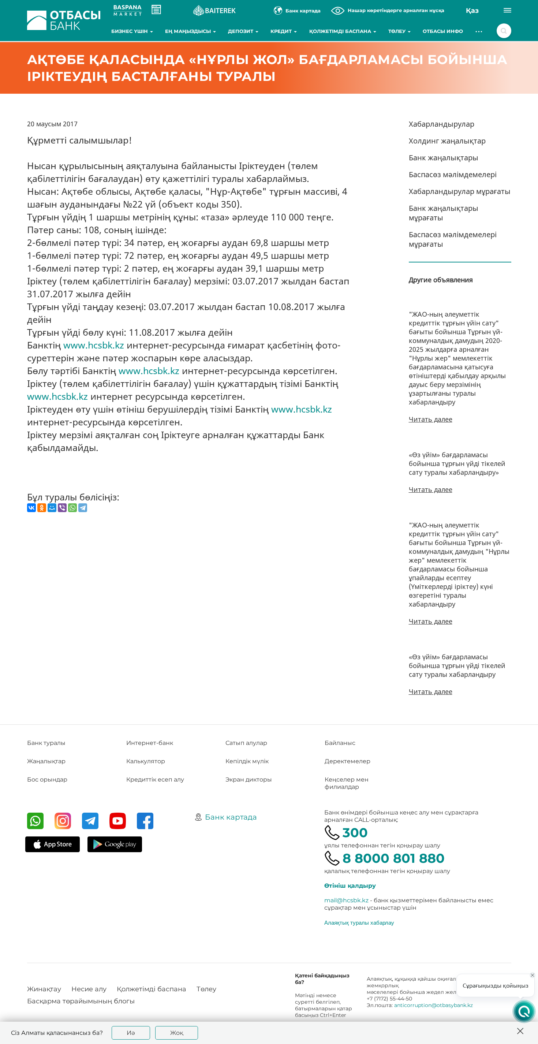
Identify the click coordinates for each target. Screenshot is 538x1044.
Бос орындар (47, 779)
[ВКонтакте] (31, 507)
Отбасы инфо (443, 31)
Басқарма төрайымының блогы (81, 1001)
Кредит (281, 31)
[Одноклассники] (41, 507)
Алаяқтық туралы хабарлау (359, 922)
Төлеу (397, 31)
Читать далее (430, 419)
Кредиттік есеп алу (155, 779)
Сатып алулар (246, 742)
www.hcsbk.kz (93, 345)
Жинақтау (44, 989)
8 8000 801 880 (394, 858)
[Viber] (62, 507)
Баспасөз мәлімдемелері (453, 174)
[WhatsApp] (72, 507)
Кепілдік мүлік (247, 761)
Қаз (472, 11)
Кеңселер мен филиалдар (347, 783)
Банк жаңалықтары (443, 158)
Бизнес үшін (130, 31)
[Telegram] (82, 507)
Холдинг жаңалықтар (447, 141)
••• (479, 31)
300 (355, 832)
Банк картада (231, 817)
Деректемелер (347, 761)
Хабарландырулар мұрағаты (460, 191)
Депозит (241, 31)
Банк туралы (46, 742)
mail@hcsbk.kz (346, 900)
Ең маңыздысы (188, 31)
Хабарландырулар (441, 124)
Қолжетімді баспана (341, 31)
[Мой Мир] (52, 507)
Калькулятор (145, 761)
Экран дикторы (248, 779)
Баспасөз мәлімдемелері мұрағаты (453, 239)
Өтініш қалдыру (350, 885)
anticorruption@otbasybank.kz (433, 1005)
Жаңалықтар (46, 761)
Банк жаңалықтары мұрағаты (443, 213)
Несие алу (89, 989)
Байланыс (340, 742)
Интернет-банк (149, 742)
